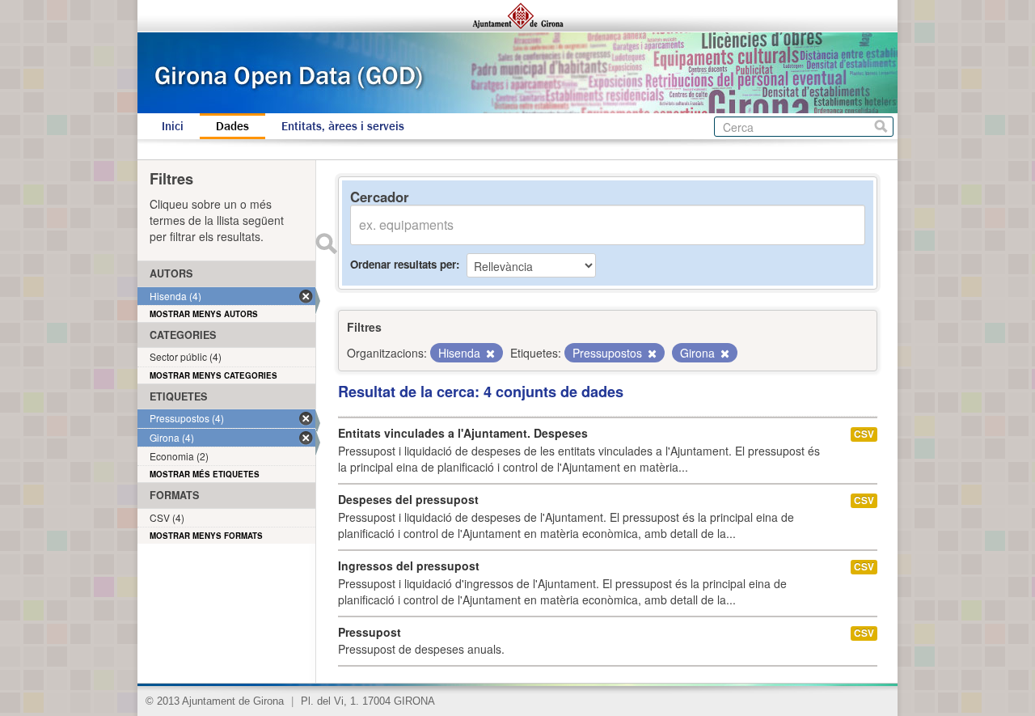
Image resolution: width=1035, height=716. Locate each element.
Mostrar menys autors (204, 314)
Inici (173, 126)
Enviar (326, 243)
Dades (232, 126)
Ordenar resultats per (403, 264)
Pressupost (369, 632)
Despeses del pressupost (408, 499)
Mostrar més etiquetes (205, 474)
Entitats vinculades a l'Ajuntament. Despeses (463, 433)
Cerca (881, 126)
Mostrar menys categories (213, 375)
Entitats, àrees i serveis (342, 126)
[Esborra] (489, 353)
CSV (864, 434)
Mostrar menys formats (206, 535)
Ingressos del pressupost (408, 565)
